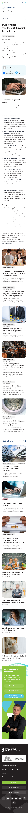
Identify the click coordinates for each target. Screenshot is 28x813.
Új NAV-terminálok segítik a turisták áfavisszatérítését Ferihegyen (11, 468)
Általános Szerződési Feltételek (11, 769)
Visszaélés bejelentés (8, 777)
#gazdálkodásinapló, (14, 248)
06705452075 (15, 690)
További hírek (20, 441)
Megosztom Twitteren (22, 72)
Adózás (5, 499)
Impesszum (5, 773)
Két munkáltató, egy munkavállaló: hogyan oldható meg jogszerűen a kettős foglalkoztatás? (14, 273)
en (22, 3)
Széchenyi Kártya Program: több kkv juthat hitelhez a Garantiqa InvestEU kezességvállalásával (13, 294)
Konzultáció (14, 782)
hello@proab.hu (15, 685)
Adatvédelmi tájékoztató (9, 765)
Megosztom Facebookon (9, 72)
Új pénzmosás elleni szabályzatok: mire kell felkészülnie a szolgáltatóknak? (14, 423)
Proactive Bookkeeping (8, 36)
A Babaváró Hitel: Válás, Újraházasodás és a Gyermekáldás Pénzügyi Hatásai (13, 540)
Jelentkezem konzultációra (13, 696)
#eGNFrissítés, (5, 248)
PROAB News (10, 7)
